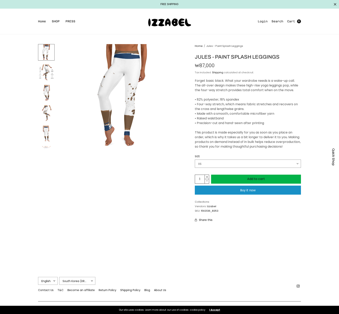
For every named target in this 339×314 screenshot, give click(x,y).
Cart (291, 21)
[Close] (335, 4)
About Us (160, 290)
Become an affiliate (81, 290)
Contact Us (46, 290)
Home (42, 21)
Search (277, 21)
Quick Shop (333, 157)
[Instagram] (298, 286)
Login (263, 21)
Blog (147, 290)
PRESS (70, 21)
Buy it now (248, 190)
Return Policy (107, 290)
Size (197, 156)
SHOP (56, 21)
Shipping (217, 72)
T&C (60, 290)
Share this (205, 220)
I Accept (214, 310)
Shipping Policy (130, 290)
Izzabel (211, 206)
